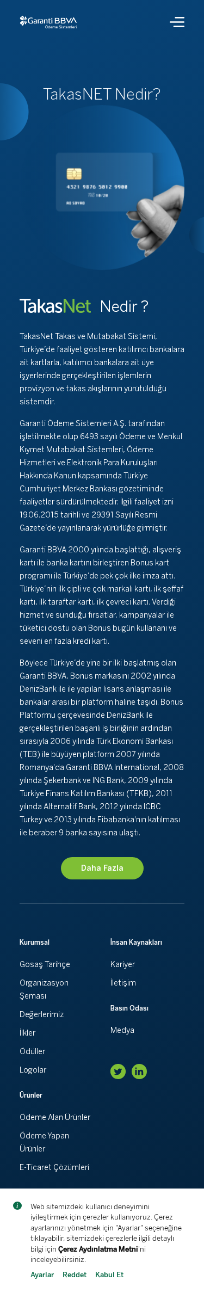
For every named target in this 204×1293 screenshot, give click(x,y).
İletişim (123, 983)
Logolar (33, 1070)
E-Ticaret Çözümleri (54, 1167)
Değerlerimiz (42, 1014)
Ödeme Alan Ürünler (55, 1117)
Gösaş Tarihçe (45, 964)
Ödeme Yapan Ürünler (44, 1142)
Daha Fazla (102, 868)
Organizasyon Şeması (44, 989)
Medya (122, 1030)
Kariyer (122, 964)
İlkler (27, 1033)
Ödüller (32, 1051)
